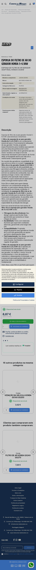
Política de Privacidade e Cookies (23, 300)
